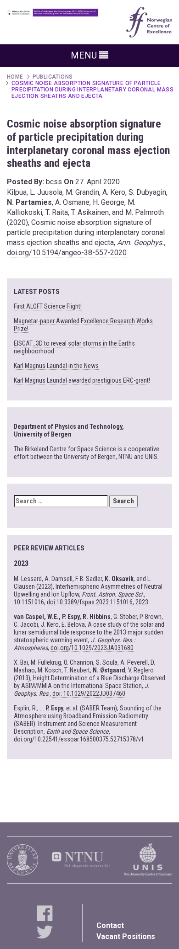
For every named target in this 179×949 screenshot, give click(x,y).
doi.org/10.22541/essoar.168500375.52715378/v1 (79, 739)
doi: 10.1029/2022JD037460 (88, 693)
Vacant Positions (125, 936)
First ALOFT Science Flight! (48, 306)
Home (15, 77)
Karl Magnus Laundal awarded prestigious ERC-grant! (82, 380)
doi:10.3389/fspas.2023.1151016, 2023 (97, 602)
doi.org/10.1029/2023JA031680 (92, 647)
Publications (53, 77)
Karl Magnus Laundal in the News (56, 365)
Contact (110, 925)
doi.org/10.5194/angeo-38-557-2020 (67, 252)
